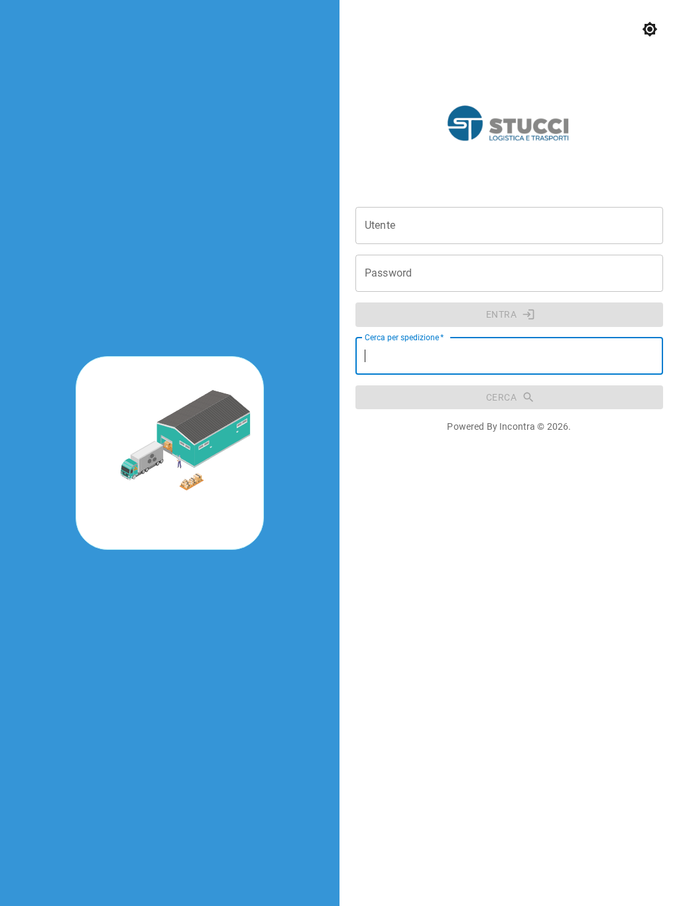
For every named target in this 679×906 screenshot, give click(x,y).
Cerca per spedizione (404, 337)
